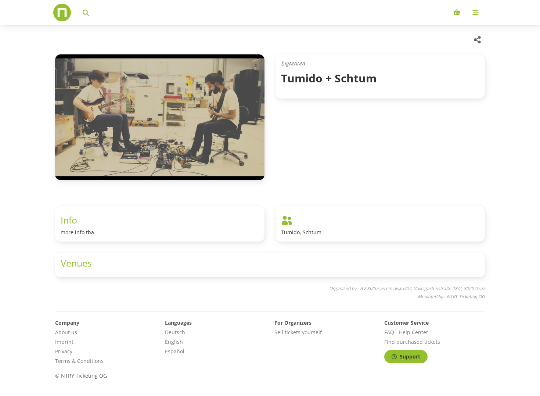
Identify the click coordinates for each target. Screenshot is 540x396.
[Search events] (85, 12)
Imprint (64, 341)
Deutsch (175, 332)
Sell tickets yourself (298, 332)
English (174, 341)
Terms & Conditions (79, 360)
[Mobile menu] (475, 12)
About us (66, 332)
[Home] (62, 12)
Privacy (63, 351)
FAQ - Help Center (406, 332)
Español (174, 351)
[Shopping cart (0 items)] (456, 12)
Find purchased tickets (412, 341)
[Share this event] (477, 39)
